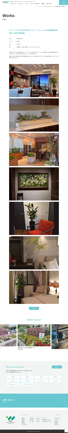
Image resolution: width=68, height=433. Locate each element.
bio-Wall (37, 419)
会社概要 (42, 3)
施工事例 (26, 3)
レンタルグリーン (24, 424)
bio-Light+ (38, 418)
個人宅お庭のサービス (45, 419)
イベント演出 (31, 421)
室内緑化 (23, 418)
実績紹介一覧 (57, 366)
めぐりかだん (38, 421)
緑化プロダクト (37, 3)
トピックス (31, 3)
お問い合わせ (63, 3)
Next (62, 336)
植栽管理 (23, 422)
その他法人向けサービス (46, 421)
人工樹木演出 (31, 418)
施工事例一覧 (34, 308)
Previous (5, 336)
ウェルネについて (13, 3)
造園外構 (23, 419)
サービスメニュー (20, 3)
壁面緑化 (23, 421)
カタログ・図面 (48, 3)
